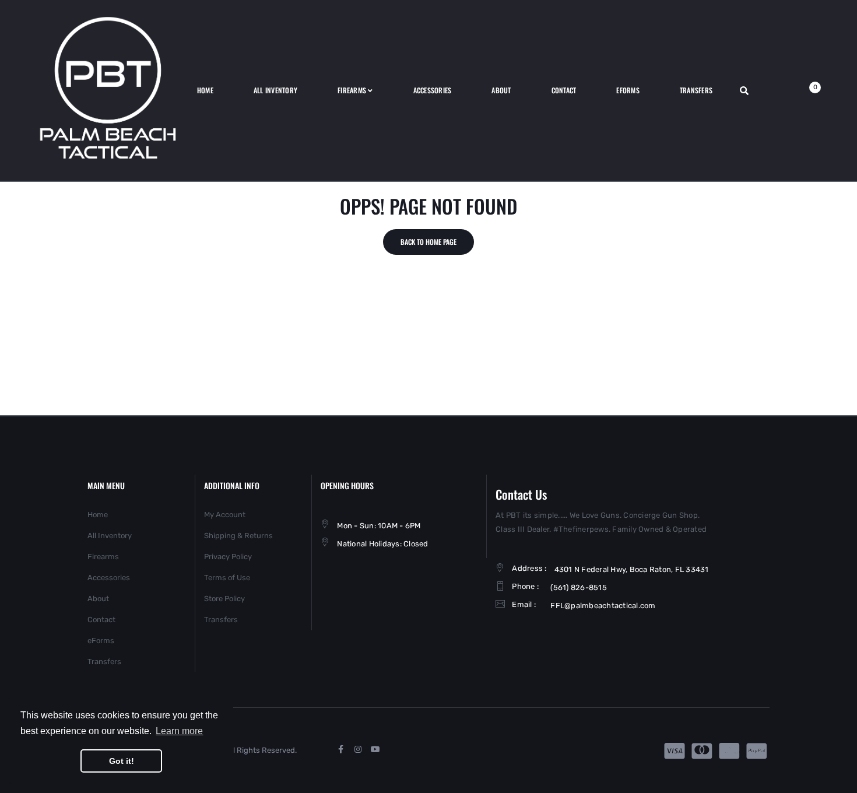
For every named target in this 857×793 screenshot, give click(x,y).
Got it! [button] (121, 761)
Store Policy (224, 598)
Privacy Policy (228, 556)
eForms (100, 640)
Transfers (104, 661)
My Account (224, 514)
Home (97, 514)
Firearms (103, 556)
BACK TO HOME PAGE (428, 242)
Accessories (108, 577)
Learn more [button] (179, 731)
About (98, 598)
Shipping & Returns (238, 535)
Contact (101, 619)
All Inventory (109, 535)
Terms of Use (227, 577)
